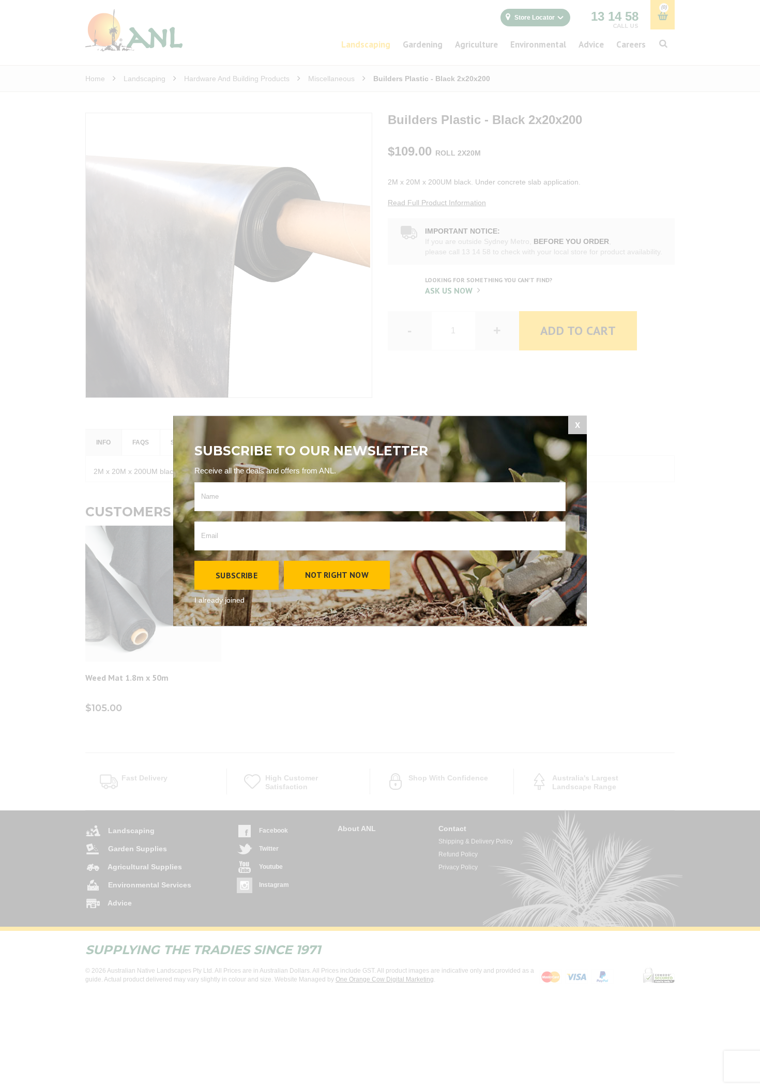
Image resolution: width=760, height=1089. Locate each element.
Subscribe (236, 575)
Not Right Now (337, 575)
